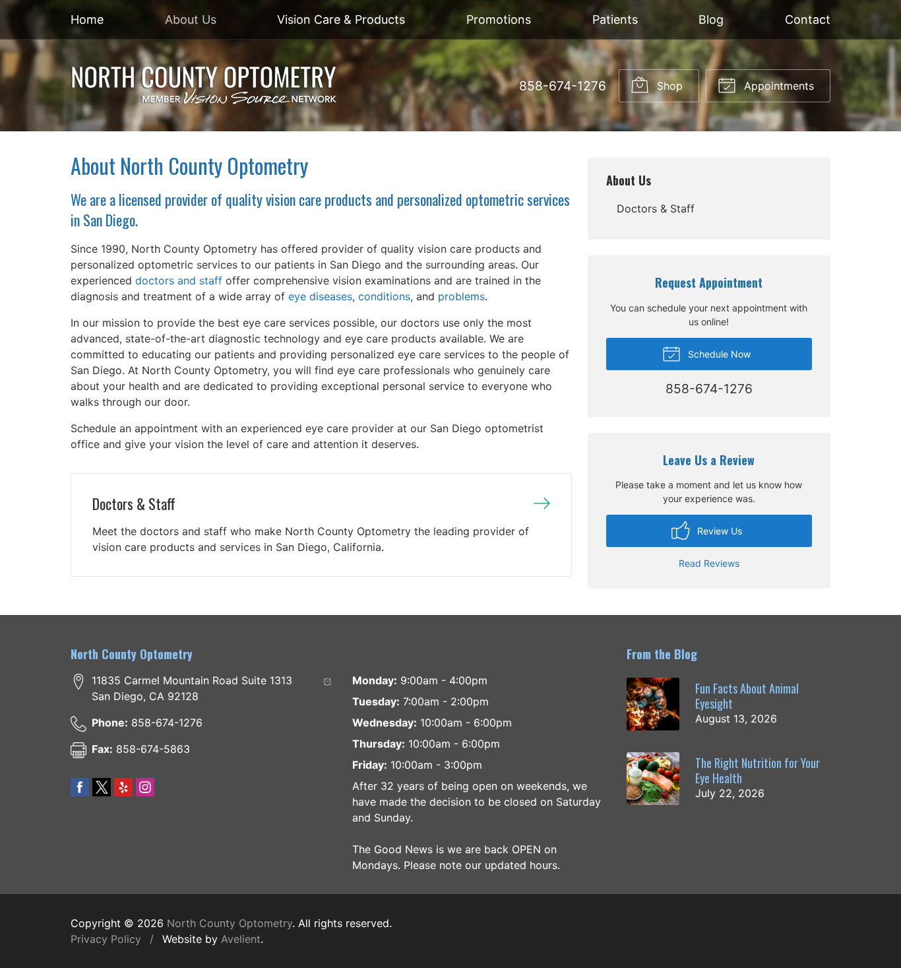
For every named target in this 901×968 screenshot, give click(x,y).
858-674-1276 (562, 86)
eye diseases (320, 296)
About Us (190, 19)
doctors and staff (178, 280)
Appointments (777, 85)
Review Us (718, 530)
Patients (615, 19)
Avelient (241, 939)
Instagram (145, 787)
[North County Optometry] (204, 85)
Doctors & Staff (656, 208)
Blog (711, 19)
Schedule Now (718, 354)
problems (461, 296)
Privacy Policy (106, 939)
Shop (668, 85)
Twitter (101, 787)
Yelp (123, 787)
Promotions (498, 19)
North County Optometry (229, 923)
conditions (384, 296)
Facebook (80, 787)
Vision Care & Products (341, 19)
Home (87, 19)
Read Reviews (709, 563)
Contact (807, 19)
